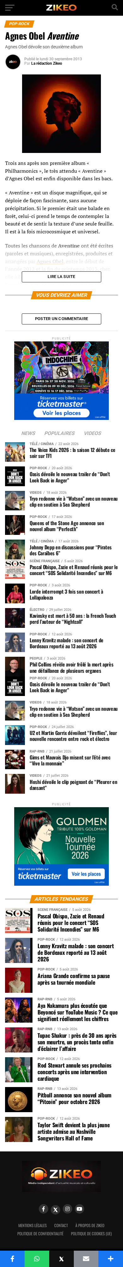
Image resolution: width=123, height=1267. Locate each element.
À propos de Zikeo (89, 1225)
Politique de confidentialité (40, 1234)
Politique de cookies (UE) (91, 1234)
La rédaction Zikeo (46, 63)
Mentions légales (32, 1225)
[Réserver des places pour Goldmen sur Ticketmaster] (61, 844)
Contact (61, 1225)
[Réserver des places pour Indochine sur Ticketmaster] (61, 378)
